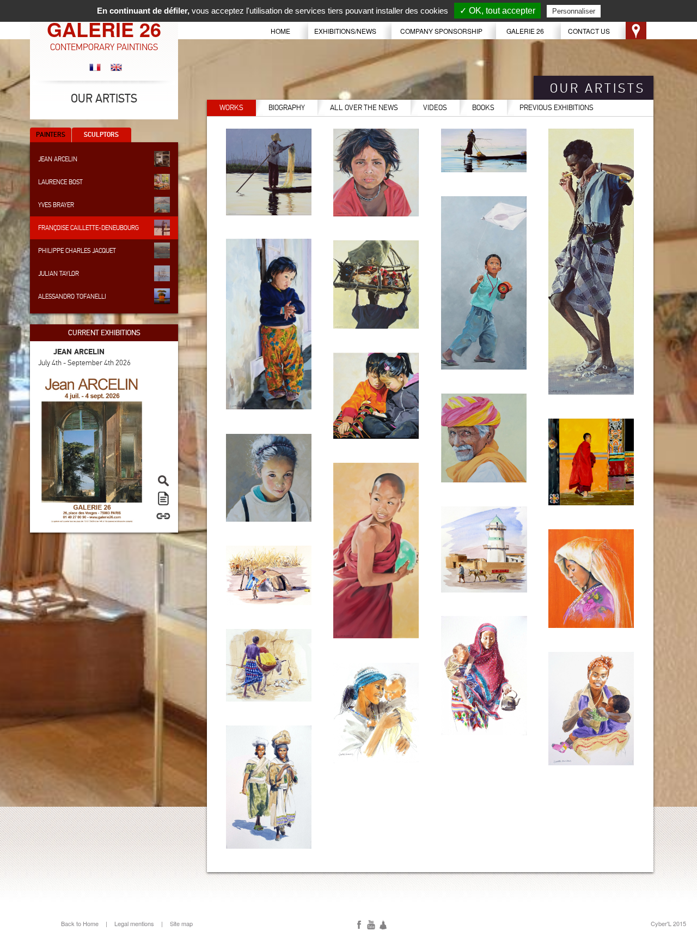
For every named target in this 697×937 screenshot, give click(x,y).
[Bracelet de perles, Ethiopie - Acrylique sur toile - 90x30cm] (591, 262)
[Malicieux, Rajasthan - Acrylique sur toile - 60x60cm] (484, 438)
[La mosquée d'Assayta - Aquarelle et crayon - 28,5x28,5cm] (484, 549)
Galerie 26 (525, 30)
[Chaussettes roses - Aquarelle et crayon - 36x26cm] (591, 708)
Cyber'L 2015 (668, 923)
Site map (181, 923)
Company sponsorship (441, 30)
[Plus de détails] (160, 515)
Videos (435, 107)
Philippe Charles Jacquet (77, 251)
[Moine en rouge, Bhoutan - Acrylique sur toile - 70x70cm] (591, 462)
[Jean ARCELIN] (91, 448)
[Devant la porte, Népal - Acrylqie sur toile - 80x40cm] (269, 324)
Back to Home (80, 923)
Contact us (589, 30)
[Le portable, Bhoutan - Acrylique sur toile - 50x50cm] (376, 396)
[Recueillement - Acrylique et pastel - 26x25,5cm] (591, 578)
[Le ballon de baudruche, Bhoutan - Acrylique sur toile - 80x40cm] (376, 550)
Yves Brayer (56, 205)
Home (280, 30)
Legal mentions (134, 923)
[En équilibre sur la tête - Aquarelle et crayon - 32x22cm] (269, 787)
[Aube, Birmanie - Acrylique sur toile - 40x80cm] (484, 150)
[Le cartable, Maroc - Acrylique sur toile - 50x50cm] (269, 478)
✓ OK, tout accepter (497, 10)
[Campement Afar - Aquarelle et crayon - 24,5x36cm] (269, 575)
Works (231, 107)
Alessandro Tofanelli (72, 296)
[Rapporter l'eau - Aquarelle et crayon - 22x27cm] (269, 665)
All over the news (364, 107)
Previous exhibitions (556, 107)
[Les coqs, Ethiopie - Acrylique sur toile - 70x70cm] (376, 284)
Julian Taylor (58, 273)
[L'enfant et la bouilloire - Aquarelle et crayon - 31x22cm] (484, 675)
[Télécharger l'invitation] (160, 498)
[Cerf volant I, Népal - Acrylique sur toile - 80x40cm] (484, 283)
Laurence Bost (60, 182)
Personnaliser (573, 11)
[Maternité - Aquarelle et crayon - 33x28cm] (376, 713)
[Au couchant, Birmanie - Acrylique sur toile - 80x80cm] (269, 172)
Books (483, 107)
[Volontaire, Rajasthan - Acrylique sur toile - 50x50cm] (376, 172)
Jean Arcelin (57, 159)
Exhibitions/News (345, 30)
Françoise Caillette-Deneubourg (88, 228)
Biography (286, 107)
